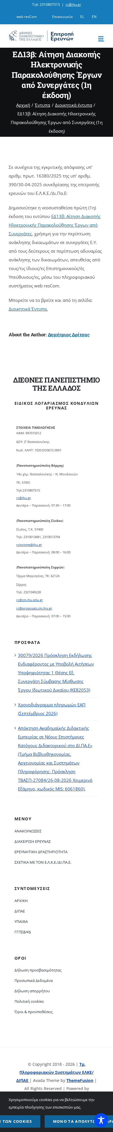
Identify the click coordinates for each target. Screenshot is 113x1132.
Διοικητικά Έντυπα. (28, 309)
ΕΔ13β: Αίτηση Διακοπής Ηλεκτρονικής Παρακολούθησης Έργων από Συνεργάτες (55, 225)
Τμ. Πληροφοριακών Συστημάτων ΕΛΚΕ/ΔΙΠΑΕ (55, 1072)
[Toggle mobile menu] (101, 38)
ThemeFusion (79, 1080)
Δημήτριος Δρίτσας (69, 334)
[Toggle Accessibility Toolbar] (101, 1120)
